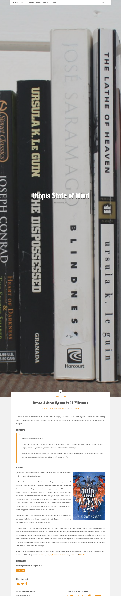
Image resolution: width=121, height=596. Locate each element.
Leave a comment (74, 408)
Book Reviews (60, 396)
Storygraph (49, 555)
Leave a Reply (20, 570)
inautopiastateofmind (61, 408)
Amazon (56, 555)
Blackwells (73, 555)
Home (16, 2)
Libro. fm (82, 555)
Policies (45, 2)
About (22, 2)
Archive (54, 2)
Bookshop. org (64, 555)
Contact (38, 2)
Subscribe (31, 2)
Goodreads (41, 555)
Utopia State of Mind (60, 195)
